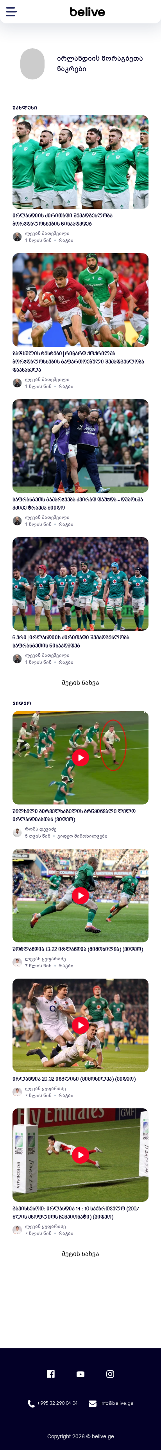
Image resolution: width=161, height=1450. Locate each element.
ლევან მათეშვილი (47, 233)
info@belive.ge (117, 1403)
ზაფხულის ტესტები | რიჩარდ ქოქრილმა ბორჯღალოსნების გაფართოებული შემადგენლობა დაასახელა (78, 362)
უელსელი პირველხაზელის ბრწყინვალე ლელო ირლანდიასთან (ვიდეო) (74, 816)
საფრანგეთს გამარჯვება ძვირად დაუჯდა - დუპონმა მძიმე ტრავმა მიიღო (78, 504)
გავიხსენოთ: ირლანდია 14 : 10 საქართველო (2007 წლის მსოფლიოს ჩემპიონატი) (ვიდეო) (76, 1213)
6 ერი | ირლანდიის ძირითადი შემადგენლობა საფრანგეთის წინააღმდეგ (71, 642)
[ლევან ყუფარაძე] (17, 962)
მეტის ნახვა (80, 683)
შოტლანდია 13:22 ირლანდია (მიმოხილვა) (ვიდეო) (78, 950)
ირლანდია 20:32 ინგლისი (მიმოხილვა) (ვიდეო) (74, 1079)
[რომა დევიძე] (17, 832)
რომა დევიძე (40, 829)
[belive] (87, 11)
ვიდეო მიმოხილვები (82, 836)
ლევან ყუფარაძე (45, 959)
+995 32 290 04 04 (57, 1403)
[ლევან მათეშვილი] (17, 237)
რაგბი (66, 240)
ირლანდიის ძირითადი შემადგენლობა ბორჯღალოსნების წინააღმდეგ (63, 220)
